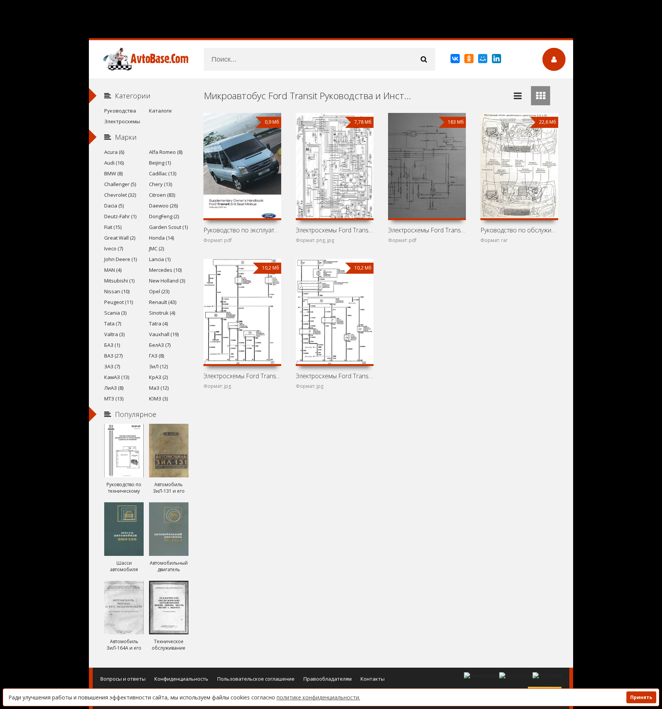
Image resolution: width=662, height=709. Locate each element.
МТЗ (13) (113, 398)
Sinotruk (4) (162, 312)
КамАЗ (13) (116, 377)
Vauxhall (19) (164, 334)
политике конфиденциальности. (318, 697)
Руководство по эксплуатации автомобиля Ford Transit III (242, 230)
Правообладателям (327, 678)
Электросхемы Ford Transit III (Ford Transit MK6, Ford (426, 230)
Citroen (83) (162, 194)
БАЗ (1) (112, 344)
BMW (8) (113, 173)
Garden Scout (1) (168, 227)
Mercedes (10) (165, 269)
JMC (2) (156, 248)
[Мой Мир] (483, 60)
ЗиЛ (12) (158, 366)
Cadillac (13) (162, 173)
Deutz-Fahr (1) (120, 216)
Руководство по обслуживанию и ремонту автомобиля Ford (519, 230)
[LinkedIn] (497, 60)
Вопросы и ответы (123, 678)
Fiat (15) (112, 227)
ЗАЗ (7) (112, 366)
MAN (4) (112, 269)
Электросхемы (122, 121)
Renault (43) (162, 302)
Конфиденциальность (181, 678)
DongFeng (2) (164, 216)
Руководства (120, 110)
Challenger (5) (120, 184)
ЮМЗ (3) (158, 398)
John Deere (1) (120, 259)
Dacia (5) (114, 205)
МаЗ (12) (159, 387)
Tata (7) (112, 323)
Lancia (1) (159, 259)
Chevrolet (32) (120, 194)
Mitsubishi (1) (119, 280)
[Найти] (423, 59)
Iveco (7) (113, 248)
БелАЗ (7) (159, 344)
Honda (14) (161, 237)
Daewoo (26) (163, 205)
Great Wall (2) (119, 237)
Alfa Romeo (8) (165, 152)
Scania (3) (115, 312)
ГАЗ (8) (156, 355)
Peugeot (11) (118, 302)
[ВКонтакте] (456, 60)
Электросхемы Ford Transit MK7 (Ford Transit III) (242, 376)
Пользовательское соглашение (256, 678)
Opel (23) (159, 291)
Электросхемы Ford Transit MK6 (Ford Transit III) (334, 376)
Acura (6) (114, 152)
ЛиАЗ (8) (113, 387)
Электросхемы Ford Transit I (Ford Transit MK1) (334, 230)
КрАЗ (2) (158, 377)
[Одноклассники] (469, 60)
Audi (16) (114, 162)
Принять (641, 697)
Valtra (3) (114, 334)
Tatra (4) (158, 323)
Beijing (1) (160, 162)
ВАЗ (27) (113, 355)
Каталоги (160, 110)
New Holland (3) (167, 280)
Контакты (372, 678)
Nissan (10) (116, 291)
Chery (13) (160, 184)
